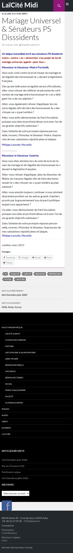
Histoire (9, 346)
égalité (15, 274)
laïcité (27, 274)
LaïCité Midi (20, 5)
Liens (4, 540)
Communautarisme (15, 340)
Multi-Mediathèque (12, 327)
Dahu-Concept (25, 547)
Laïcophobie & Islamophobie (20, 352)
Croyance (10, 371)
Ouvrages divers (14, 402)
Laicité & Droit (12, 333)
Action (16, 13)
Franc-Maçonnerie (15, 390)
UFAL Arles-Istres (12, 305)
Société (9, 396)
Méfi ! (25, 13)
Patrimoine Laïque (11, 472)
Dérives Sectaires (14, 377)
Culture (6, 434)
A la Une (6, 13)
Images (5, 409)
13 (6, 274)
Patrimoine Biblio (14, 365)
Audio (5, 415)
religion (40, 274)
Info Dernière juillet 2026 (15, 478)
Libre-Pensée (11, 358)
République (55, 274)
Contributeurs (9, 532)
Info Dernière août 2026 (14, 459)
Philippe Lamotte (31, 45)
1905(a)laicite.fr (32, 521)
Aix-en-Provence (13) (13, 465)
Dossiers (6, 427)
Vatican (20, 279)
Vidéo (5, 421)
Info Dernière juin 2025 (14, 292)
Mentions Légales (11, 537)
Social (8, 384)
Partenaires (8, 529)
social (8, 279)
